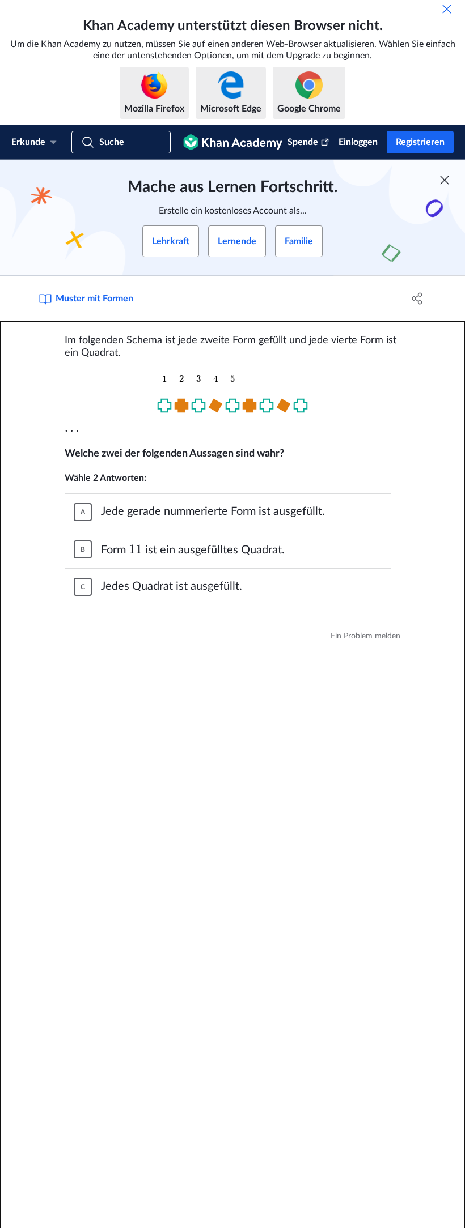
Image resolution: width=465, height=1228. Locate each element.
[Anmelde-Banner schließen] (444, 180)
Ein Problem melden (365, 636)
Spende (303, 142)
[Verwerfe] (447, 9)
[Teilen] (417, 298)
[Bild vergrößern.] (232, 397)
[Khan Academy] (232, 142)
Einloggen (358, 142)
